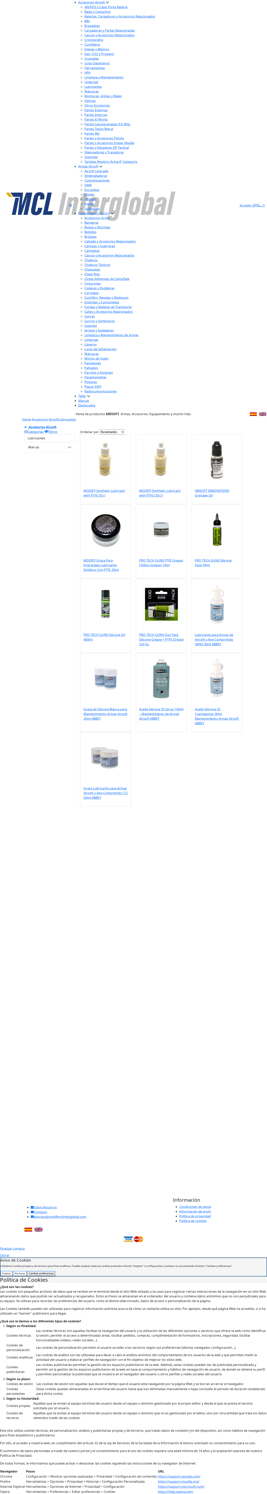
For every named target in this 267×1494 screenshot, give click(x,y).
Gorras (89, 316)
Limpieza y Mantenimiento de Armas (111, 335)
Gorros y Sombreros (99, 321)
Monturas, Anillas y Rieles (103, 96)
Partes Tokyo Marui (98, 129)
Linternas (91, 82)
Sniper (89, 204)
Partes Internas (95, 115)
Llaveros (90, 344)
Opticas (90, 101)
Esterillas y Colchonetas (101, 302)
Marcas (83, 401)
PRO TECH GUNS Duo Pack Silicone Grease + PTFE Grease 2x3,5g (161, 639)
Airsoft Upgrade (96, 171)
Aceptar (6, 1273)
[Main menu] (70, 205)
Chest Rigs (92, 274)
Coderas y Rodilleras (99, 288)
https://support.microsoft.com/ (181, 1486)
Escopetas (91, 190)
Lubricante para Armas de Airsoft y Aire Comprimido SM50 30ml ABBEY (214, 639)
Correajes (91, 293)
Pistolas (90, 199)
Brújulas (90, 237)
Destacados (87, 405)
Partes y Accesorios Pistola (104, 138)
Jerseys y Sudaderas (99, 330)
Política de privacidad (195, 1216)
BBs (87, 21)
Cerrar (5, 1255)
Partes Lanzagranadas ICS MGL (107, 124)
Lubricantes (93, 87)
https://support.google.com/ (179, 1476)
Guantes (90, 326)
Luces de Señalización (100, 349)
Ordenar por (89, 432)
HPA (87, 72)
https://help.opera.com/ (175, 1492)
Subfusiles (92, 208)
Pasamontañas (95, 377)
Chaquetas (92, 269)
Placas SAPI (92, 386)
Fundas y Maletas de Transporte (108, 307)
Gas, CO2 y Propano (99, 54)
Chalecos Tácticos (97, 265)
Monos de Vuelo (96, 358)
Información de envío (195, 1211)
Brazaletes (92, 26)
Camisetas (92, 251)
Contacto (40, 1212)
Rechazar (20, 1273)
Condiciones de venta (195, 1207)
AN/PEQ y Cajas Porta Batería (105, 7)
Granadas (91, 58)
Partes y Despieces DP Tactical (106, 147)
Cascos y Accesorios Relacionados (109, 35)
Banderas (91, 222)
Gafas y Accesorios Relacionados (108, 312)
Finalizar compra (12, 1248)
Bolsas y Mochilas (97, 227)
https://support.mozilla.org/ (178, 1481)
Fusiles (89, 194)
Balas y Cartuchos (97, 12)
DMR (88, 185)
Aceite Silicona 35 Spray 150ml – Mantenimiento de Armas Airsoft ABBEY (161, 714)
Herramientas (94, 68)
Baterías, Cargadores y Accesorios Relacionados (119, 16)
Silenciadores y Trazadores (104, 152)
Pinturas (90, 382)
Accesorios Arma (96, 218)
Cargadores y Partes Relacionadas (109, 30)
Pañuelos (91, 368)
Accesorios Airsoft (91, 2)
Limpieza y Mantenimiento (104, 77)
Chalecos (91, 260)
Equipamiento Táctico (94, 213)
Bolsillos (90, 232)
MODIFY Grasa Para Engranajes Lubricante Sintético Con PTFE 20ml (101, 565)
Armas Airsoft (88, 166)
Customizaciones (97, 180)
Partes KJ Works (96, 119)
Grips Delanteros (97, 63)
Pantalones (92, 363)
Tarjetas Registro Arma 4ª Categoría (110, 162)
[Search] (256, 205)
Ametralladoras (95, 176)
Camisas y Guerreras (99, 246)
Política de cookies (193, 1221)
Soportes (91, 157)
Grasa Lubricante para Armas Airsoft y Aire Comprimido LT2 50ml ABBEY (105, 793)
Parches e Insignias (98, 372)
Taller (82, 396)
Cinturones (92, 283)
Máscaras (91, 91)
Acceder (246, 205)
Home (26, 419)
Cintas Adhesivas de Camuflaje (106, 279)
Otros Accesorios (97, 105)
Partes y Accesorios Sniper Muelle (109, 143)
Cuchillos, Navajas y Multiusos (106, 297)
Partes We (91, 133)
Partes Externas (96, 110)
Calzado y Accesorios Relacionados (110, 241)
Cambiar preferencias (41, 1273)
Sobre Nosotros (45, 1207)
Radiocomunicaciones (100, 391)
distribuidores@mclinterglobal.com (60, 1217)
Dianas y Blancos (96, 49)
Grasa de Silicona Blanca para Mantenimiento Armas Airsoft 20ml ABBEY (105, 714)
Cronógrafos (93, 40)
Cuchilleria (92, 44)
